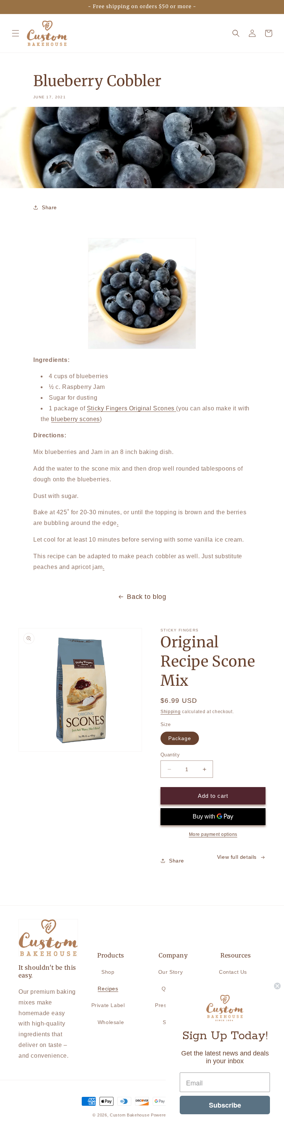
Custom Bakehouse (129, 1115)
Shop (107, 972)
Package (179, 738)
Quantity (170, 755)
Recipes (108, 989)
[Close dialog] (277, 986)
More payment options (213, 834)
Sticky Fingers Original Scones (131, 408)
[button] (15, 33)
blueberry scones (75, 419)
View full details (237, 857)
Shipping (170, 711)
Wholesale (111, 1022)
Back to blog (146, 596)
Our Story (170, 972)
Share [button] (49, 207)
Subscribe (225, 1105)
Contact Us (233, 972)
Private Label (108, 1005)
